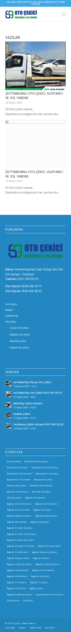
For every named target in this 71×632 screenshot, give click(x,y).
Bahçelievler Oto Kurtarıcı (19, 473)
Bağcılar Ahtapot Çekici (46, 515)
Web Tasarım (29, 623)
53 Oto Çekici (13, 623)
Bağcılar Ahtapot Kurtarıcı (19, 515)
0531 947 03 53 (28, 279)
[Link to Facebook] (52, 622)
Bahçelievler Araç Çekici (36, 461)
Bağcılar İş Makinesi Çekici (19, 594)
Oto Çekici (10, 321)
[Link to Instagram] (57, 622)
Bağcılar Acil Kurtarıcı (35, 497)
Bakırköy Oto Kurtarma (41, 485)
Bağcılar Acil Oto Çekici (46, 503)
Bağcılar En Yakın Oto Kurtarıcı (21, 534)
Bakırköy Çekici (18, 341)
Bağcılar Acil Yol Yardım (18, 509)
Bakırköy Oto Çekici (41, 491)
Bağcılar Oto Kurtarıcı (17, 576)
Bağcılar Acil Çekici (42, 509)
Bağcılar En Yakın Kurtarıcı (19, 527)
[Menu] (64, 14)
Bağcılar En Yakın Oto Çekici (20, 540)
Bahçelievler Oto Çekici (47, 473)
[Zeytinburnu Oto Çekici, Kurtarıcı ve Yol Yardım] (35, 65)
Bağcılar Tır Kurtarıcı (17, 582)
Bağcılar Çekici (36, 588)
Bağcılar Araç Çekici (39, 522)
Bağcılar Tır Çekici (39, 582)
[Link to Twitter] (63, 622)
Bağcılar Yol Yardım (16, 588)
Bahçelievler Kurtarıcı (17, 467)
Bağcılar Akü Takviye (17, 522)
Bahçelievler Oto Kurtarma (44, 467)
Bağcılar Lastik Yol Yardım (19, 564)
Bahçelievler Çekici (43, 479)
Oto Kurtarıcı (13, 600)
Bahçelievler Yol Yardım (18, 479)
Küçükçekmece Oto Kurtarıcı (50, 594)
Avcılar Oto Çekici (19, 327)
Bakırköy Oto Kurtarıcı (17, 491)
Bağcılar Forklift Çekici (17, 552)
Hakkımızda (11, 315)
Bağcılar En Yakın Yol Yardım (21, 546)
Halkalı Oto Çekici (19, 347)
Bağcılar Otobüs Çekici (18, 570)
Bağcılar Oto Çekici (20, 334)
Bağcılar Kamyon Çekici (18, 558)
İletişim (9, 309)
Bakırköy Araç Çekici (17, 485)
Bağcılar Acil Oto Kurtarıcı (19, 503)
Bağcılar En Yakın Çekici (49, 546)
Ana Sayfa (11, 304)
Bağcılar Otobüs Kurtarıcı (47, 564)
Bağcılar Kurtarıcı (41, 558)
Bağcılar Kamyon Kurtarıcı (44, 552)
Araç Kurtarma (14, 461)
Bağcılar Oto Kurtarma (43, 570)
